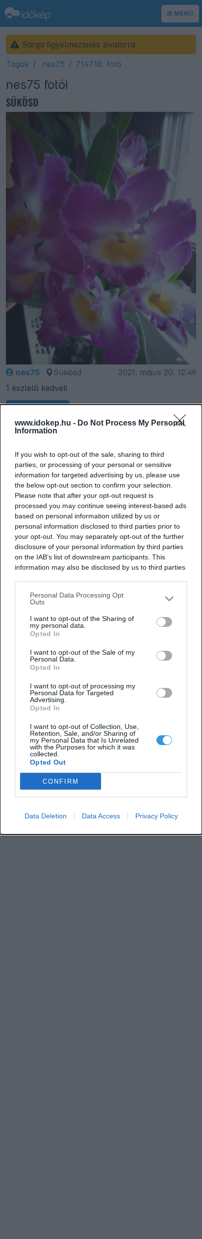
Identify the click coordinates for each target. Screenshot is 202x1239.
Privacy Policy (156, 816)
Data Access (101, 816)
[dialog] (101, 619)
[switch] (164, 622)
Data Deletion (46, 816)
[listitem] (101, 598)
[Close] (183, 423)
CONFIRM (61, 781)
